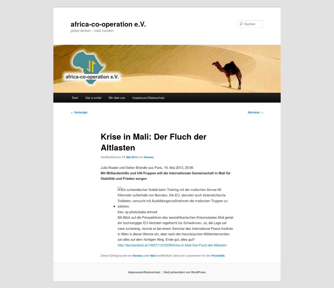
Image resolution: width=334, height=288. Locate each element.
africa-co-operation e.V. (108, 24)
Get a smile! (93, 97)
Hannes (149, 157)
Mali (153, 255)
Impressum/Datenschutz (148, 97)
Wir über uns (117, 97)
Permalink (218, 255)
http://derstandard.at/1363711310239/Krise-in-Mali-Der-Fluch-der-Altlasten (172, 245)
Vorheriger (79, 112)
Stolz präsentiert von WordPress (185, 272)
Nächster (255, 112)
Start (75, 97)
